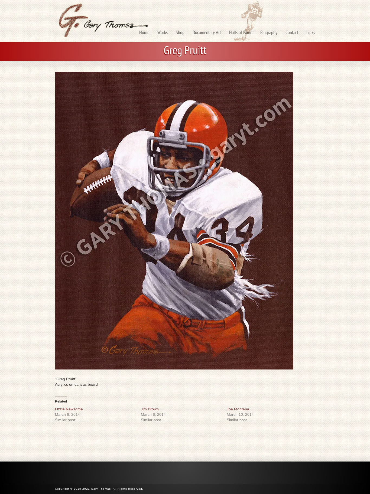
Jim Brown (150, 409)
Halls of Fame (240, 33)
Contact (291, 33)
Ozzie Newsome (69, 409)
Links (310, 33)
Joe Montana (238, 409)
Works (162, 33)
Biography (268, 33)
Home (144, 33)
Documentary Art (207, 33)
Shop (180, 33)
